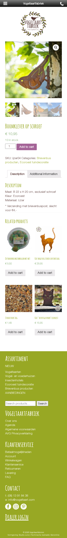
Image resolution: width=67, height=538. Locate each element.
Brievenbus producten (19, 388)
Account (10, 456)
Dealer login (17, 516)
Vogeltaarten (13, 372)
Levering (10, 473)
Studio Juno (24, 535)
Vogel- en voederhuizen (20, 376)
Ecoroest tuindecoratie (34, 162)
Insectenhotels (14, 380)
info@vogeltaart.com (21, 499)
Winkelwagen (13, 460)
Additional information (44, 174)
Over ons (11, 421)
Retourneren (13, 468)
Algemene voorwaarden (20, 429)
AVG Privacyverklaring (19, 433)
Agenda (10, 425)
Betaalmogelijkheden (18, 452)
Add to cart (26, 146)
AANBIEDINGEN (15, 393)
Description (17, 174)
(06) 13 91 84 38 (18, 495)
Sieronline (55, 535)
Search (42, 403)
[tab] (17, 174)
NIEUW (9, 366)
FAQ (8, 477)
